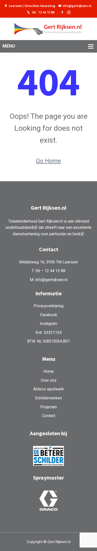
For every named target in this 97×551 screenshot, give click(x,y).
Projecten (48, 407)
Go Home (48, 160)
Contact (48, 415)
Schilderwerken (48, 398)
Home (48, 371)
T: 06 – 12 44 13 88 (48, 270)
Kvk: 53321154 (49, 332)
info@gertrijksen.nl (77, 6)
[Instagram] (68, 12)
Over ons (48, 380)
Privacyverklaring (48, 306)
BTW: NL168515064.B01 (48, 341)
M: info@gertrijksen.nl (48, 279)
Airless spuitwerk (48, 389)
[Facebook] (62, 12)
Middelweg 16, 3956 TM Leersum (48, 262)
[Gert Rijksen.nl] (48, 28)
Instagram (48, 323)
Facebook (48, 314)
